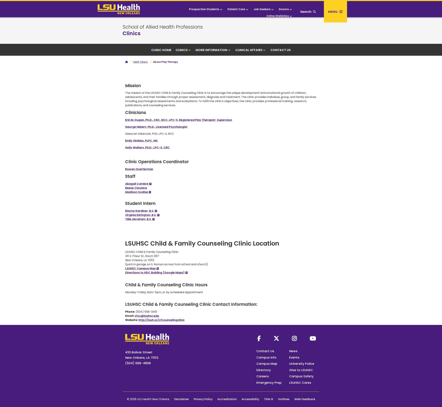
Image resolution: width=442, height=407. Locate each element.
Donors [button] (284, 9)
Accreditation (227, 399)
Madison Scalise (136, 192)
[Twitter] (276, 338)
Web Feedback (304, 399)
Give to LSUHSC (301, 370)
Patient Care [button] (236, 9)
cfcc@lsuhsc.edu (147, 316)
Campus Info (266, 357)
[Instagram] (294, 338)
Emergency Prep (269, 382)
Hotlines (284, 399)
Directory (263, 370)
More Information (211, 50)
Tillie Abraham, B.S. (138, 219)
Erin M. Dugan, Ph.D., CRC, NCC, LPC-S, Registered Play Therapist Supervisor (178, 120)
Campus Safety (301, 376)
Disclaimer (181, 399)
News (293, 351)
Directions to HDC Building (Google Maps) (155, 273)
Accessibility (250, 399)
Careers (262, 376)
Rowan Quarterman (139, 169)
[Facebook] (259, 338)
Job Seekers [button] (262, 9)
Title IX (268, 399)
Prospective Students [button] (204, 9)
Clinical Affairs (248, 50)
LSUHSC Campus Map (140, 268)
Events (294, 357)
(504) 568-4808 (138, 363)
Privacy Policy (203, 399)
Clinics (132, 33)
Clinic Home (161, 50)
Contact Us (280, 50)
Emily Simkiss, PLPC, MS (141, 141)
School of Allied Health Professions (163, 27)
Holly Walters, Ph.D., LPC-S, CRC (147, 148)
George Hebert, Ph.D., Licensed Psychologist (156, 127)
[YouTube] (313, 338)
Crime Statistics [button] (277, 16)
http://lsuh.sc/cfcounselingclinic (161, 320)
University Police (301, 363)
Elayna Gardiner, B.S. (139, 211)
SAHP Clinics (140, 62)
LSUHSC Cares (300, 382)
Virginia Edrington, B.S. (140, 215)
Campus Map (266, 363)
